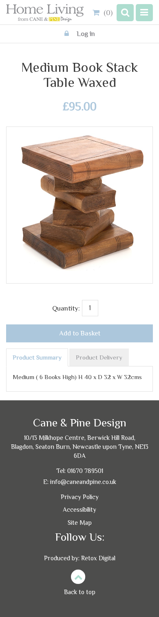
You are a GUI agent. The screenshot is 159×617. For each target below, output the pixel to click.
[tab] (37, 357)
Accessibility (79, 509)
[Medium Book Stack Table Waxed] (79, 138)
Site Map (80, 522)
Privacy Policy (80, 496)
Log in (85, 34)
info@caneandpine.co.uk (83, 481)
